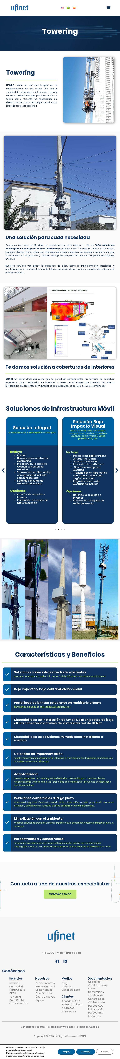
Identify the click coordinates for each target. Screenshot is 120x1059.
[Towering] (19, 996)
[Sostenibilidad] (46, 990)
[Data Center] (19, 1000)
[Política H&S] (99, 1012)
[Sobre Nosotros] (46, 983)
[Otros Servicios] (19, 1003)
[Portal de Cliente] (73, 1004)
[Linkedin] (71, 986)
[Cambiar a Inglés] (62, 8)
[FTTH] (19, 993)
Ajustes (104, 1051)
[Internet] (19, 983)
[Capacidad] (19, 986)
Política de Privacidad (60, 1027)
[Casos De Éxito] (71, 990)
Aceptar (66, 1051)
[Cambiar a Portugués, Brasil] (68, 8)
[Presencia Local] (46, 986)
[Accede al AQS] (73, 1001)
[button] (109, 7)
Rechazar (85, 1051)
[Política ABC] (99, 1006)
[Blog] (71, 983)
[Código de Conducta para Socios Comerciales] (99, 987)
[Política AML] (99, 1009)
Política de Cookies (88, 1027)
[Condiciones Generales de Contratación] (99, 999)
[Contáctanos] (46, 993)
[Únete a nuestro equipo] (46, 998)
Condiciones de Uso (32, 1027)
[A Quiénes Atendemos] (73, 1009)
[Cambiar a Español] (74, 8)
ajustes (40, 1056)
